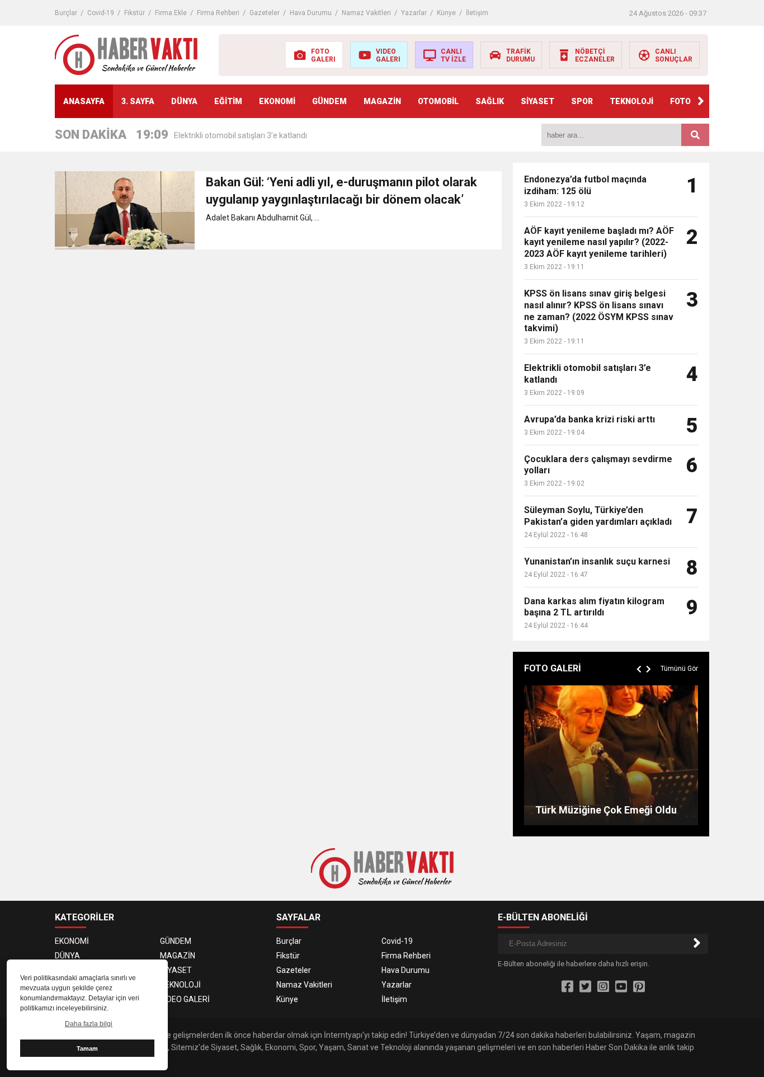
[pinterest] (639, 987)
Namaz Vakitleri (366, 13)
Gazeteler (264, 13)
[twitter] (585, 987)
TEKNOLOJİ (631, 101)
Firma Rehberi (218, 13)
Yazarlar (414, 13)
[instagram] (603, 987)
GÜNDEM (329, 101)
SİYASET (537, 101)
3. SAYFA (137, 101)
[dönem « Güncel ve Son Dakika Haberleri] (126, 54)
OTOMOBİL (438, 101)
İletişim (477, 13)
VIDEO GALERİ (185, 999)
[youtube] (621, 987)
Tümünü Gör (679, 668)
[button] (700, 101)
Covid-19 (100, 13)
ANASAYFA (84, 101)
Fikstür (134, 13)
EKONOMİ (277, 101)
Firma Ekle (171, 13)
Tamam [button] (87, 1048)
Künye (446, 13)
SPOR (582, 101)
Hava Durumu (311, 13)
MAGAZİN (382, 101)
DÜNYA (184, 101)
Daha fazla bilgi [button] (88, 1024)
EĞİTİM (228, 101)
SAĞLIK (489, 101)
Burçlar (66, 13)
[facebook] (567, 987)
